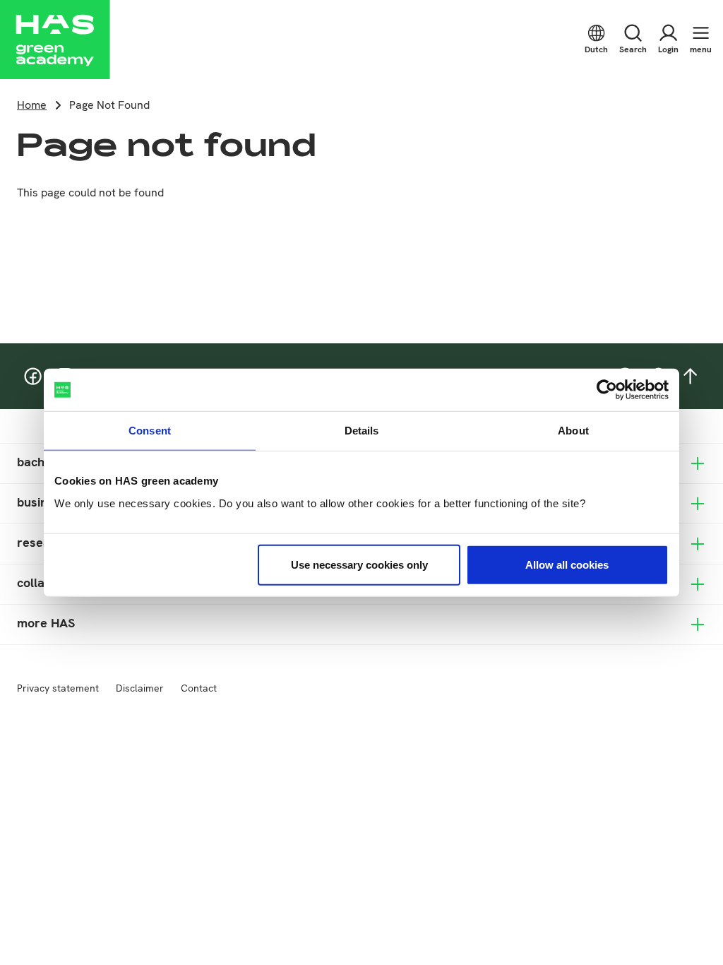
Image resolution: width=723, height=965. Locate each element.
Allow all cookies (567, 564)
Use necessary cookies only (359, 564)
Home (32, 104)
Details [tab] (362, 431)
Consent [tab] (150, 431)
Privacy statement (58, 688)
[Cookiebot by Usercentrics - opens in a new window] (607, 390)
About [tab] (573, 431)
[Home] (55, 39)
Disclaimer (140, 688)
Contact (199, 688)
